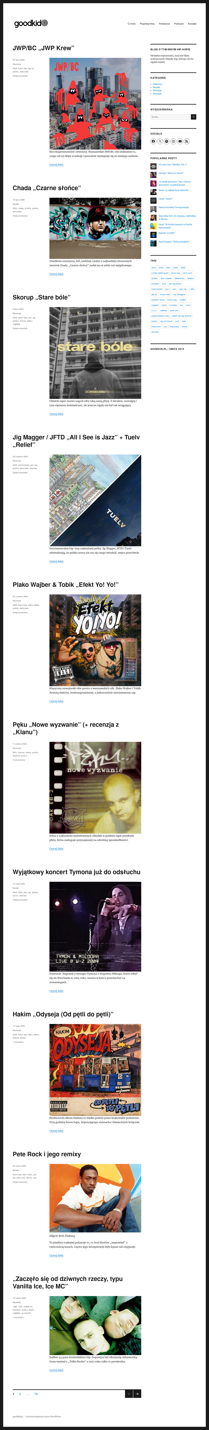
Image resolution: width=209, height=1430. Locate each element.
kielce (28, 752)
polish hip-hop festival (181, 315)
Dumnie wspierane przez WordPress (43, 1416)
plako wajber (33, 604)
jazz (174, 288)
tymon (15, 895)
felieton (190, 278)
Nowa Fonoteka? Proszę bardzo (174, 207)
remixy (29, 1177)
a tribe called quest (159, 272)
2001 (15, 752)
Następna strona (137, 1397)
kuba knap (172, 299)
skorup (23, 320)
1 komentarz (18, 1042)
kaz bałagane (179, 294)
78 (37, 1393)
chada (21, 208)
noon (188, 305)
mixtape (173, 305)
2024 (176, 267)
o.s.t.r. (154, 310)
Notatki (16, 203)
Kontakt (192, 23)
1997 (20, 1306)
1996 (15, 1306)
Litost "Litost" (166, 199)
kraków (16, 1037)
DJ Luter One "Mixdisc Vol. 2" (173, 164)
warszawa (24, 71)
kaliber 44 (28, 1306)
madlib (183, 299)
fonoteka (155, 283)
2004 (15, 892)
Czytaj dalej (56, 164)
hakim (36, 1034)
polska (16, 71)
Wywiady (17, 1302)
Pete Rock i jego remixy (47, 1153)
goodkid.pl (18, 1416)
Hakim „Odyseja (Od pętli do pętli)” (63, 1013)
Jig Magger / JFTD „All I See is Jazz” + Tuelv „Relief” (76, 440)
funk (164, 283)
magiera (155, 305)
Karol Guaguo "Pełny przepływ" (174, 241)
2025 (20, 892)
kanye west (165, 294)
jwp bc (31, 68)
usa (34, 1177)
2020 (161, 267)
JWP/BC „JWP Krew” (43, 47)
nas (181, 305)
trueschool (156, 326)
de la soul (187, 272)
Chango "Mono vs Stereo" (171, 173)
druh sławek (166, 278)
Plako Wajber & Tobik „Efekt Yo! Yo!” (66, 584)
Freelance (164, 23)
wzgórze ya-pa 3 (20, 755)
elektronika (179, 278)
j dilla (192, 288)
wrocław (33, 468)
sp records (26, 1312)
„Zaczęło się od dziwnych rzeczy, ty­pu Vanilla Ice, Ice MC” (68, 1282)
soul (177, 321)
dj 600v (28, 208)
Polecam (179, 23)
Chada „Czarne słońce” (47, 187)
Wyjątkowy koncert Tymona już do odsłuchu (76, 871)
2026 (15, 68)
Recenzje (17, 64)
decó (30, 1034)
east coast (27, 1174)
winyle (184, 326)
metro (164, 305)
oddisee (163, 310)
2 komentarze (19, 759)
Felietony (157, 84)
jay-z (167, 288)
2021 (168, 267)
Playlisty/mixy (147, 23)
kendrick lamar (157, 299)
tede (184, 321)
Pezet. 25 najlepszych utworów (173, 190)
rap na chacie (166, 321)
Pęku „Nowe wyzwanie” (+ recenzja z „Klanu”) (66, 728)
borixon (21, 752)
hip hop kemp (175, 283)
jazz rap (31, 317)
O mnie (132, 23)
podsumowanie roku (160, 315)
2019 (153, 267)
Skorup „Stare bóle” (42, 297)
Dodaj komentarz (20, 75)
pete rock (21, 1177)
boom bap (22, 68)
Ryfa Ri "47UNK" (167, 233)
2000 (15, 208)
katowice (17, 1309)
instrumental (23, 465)
